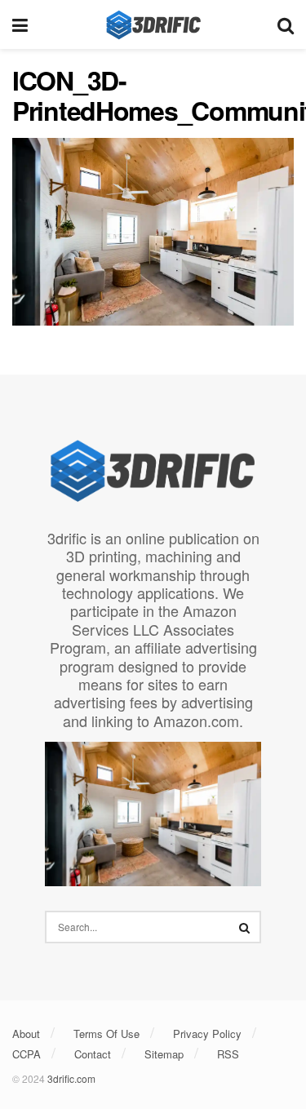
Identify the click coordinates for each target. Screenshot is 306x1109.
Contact (92, 1054)
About (26, 1033)
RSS (228, 1054)
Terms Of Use (106, 1033)
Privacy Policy (207, 1033)
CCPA (26, 1054)
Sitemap (164, 1054)
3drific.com (71, 1078)
